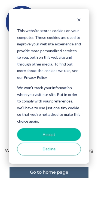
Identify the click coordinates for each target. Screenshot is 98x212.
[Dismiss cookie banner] (79, 20)
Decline (49, 148)
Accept (49, 134)
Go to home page (49, 172)
